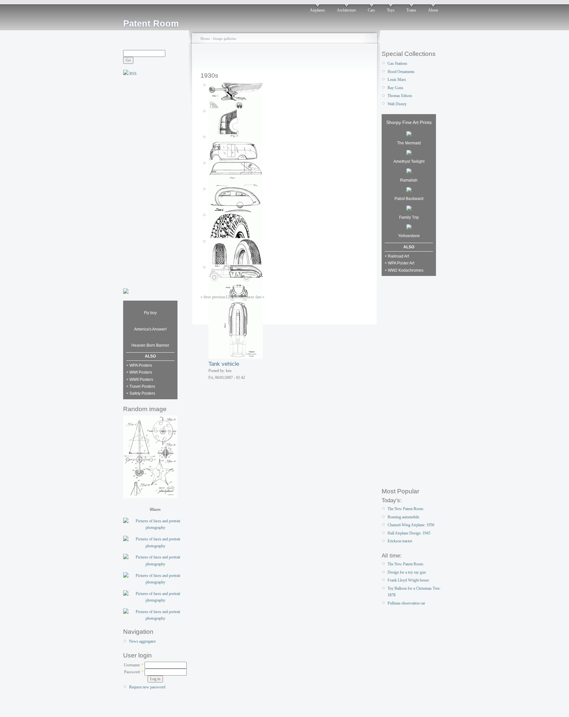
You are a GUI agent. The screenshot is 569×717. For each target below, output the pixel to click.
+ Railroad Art (397, 256)
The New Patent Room (405, 509)
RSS (132, 73)
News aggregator (142, 641)
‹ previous (218, 297)
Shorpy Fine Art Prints (409, 122)
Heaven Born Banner (150, 345)
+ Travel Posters (140, 386)
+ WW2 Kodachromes (404, 270)
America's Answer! (150, 329)
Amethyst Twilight (408, 161)
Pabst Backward (408, 198)
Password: (134, 672)
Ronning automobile (403, 517)
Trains (411, 10)
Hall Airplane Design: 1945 (409, 533)
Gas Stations (397, 63)
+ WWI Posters (139, 372)
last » (260, 297)
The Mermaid (409, 143)
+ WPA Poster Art (399, 263)
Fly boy (150, 312)
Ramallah (409, 180)
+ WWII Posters (139, 379)
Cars (371, 10)
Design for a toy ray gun (407, 572)
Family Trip (409, 217)
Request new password (147, 687)
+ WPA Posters (139, 365)
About (433, 10)
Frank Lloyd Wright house (408, 580)
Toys (390, 10)
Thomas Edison (400, 95)
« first (205, 297)
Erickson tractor (400, 541)
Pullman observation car (406, 603)
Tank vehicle (223, 364)
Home (205, 38)
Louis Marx (397, 79)
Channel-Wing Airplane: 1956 (411, 525)
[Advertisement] (149, 181)
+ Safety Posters (140, 393)
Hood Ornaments (401, 71)
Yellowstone (409, 236)
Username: (134, 665)
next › (251, 297)
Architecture (346, 10)
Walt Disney (397, 104)
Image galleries (224, 38)
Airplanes (317, 10)
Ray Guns (395, 88)
